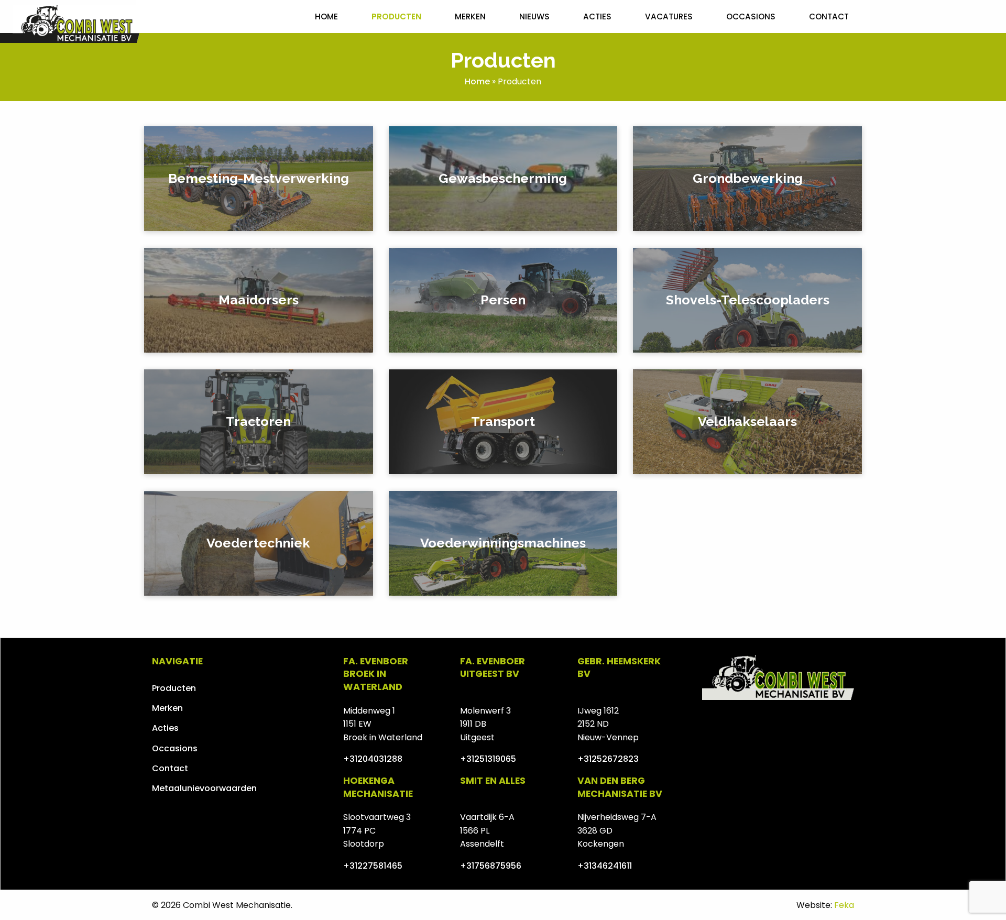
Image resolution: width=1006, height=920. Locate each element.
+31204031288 (372, 759)
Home (326, 16)
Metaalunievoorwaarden (204, 788)
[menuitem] (326, 16)
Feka (844, 905)
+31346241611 (604, 866)
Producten (396, 16)
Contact (829, 16)
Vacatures (669, 16)
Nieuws (534, 16)
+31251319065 (488, 759)
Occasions (750, 16)
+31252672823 (608, 759)
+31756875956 (490, 866)
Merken (470, 16)
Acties (597, 16)
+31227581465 (372, 866)
